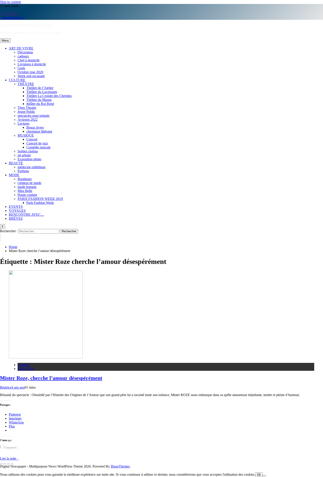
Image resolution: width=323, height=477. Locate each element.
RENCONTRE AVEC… (26, 214)
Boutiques (25, 179)
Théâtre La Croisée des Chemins (49, 96)
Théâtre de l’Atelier (39, 88)
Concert (31, 139)
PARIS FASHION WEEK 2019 (40, 199)
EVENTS (16, 206)
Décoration (25, 52)
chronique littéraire (39, 131)
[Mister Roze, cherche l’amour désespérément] (46, 357)
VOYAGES (17, 210)
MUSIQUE (26, 135)
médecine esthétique (31, 167)
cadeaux (23, 56)
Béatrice (5, 387)
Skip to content (10, 2)
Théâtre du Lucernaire (41, 92)
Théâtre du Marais (39, 100)
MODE (14, 175)
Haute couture (27, 195)
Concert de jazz (37, 143)
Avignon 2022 (28, 119)
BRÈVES (16, 218)
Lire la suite (8, 458)
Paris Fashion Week (40, 203)
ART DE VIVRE (21, 48)
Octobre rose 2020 (30, 72)
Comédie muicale (38, 147)
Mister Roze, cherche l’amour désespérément (51, 378)
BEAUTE (16, 163)
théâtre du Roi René (40, 104)
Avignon (24, 365)
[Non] (264, 475)
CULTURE (17, 80)
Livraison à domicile (32, 64)
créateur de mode (29, 183)
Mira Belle (25, 191)
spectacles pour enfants (33, 115)
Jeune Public (26, 111)
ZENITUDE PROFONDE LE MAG (26, 25)
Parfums (23, 171)
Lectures (23, 123)
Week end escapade (31, 76)
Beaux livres (35, 127)
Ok (259, 474)
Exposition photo (29, 159)
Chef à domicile (29, 60)
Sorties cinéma (28, 151)
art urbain (24, 155)
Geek (21, 68)
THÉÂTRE (26, 84)
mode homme (27, 187)
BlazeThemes (120, 466)
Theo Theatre (27, 108)
